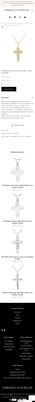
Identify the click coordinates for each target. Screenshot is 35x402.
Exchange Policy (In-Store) (17, 375)
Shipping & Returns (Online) (17, 372)
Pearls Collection (26, 353)
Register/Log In (17, 321)
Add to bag (8, 89)
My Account (17, 312)
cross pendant (13, 136)
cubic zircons (20, 136)
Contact (17, 369)
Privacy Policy (14, 397)
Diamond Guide (8, 344)
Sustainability (8, 350)
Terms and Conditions (25, 397)
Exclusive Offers (26, 359)
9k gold (6, 136)
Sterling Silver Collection (26, 356)
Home (2, 23)
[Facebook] (4, 330)
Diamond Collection (26, 346)
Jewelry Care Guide (8, 347)
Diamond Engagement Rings (26, 342)
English (22, 401)
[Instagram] (2, 330)
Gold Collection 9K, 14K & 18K (26, 349)
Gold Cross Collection (11, 23)
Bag (17, 315)
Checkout (17, 318)
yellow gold (28, 136)
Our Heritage (8, 341)
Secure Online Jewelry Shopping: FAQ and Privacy (17, 378)
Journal (17, 323)
